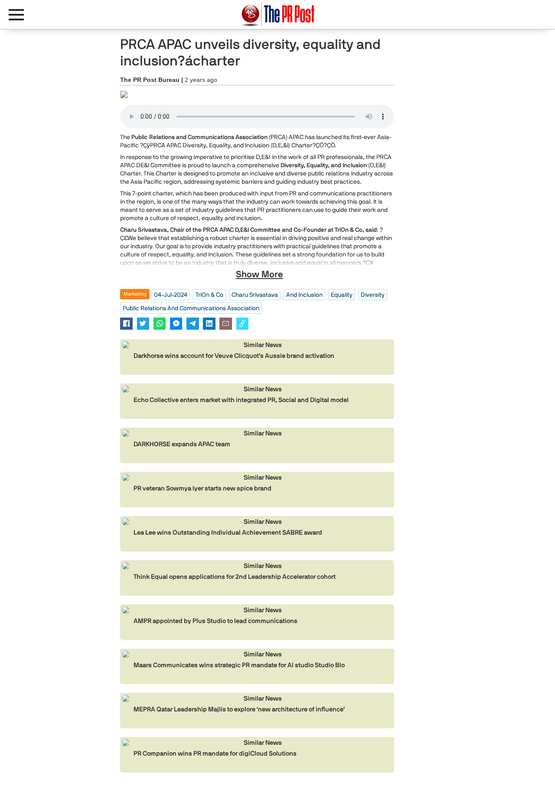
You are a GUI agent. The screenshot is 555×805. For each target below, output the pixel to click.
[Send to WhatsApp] (159, 323)
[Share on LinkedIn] (209, 323)
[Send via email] (225, 323)
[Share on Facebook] (126, 323)
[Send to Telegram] (192, 323)
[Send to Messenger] (176, 323)
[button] (21, 14)
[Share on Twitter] (143, 323)
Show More (259, 274)
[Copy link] (242, 323)
